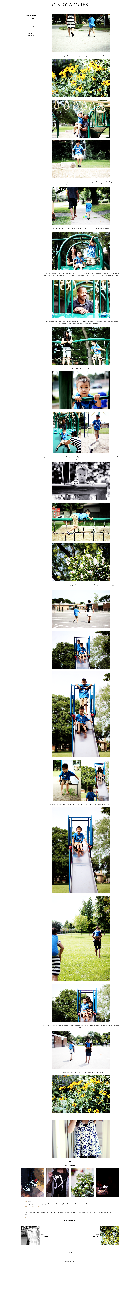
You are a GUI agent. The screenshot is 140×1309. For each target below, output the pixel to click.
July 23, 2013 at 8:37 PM (32, 1217)
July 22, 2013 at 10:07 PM (32, 1206)
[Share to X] (24, 26)
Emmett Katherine (30, 1210)
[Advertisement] (70, 1278)
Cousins (30, 33)
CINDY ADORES (70, 4)
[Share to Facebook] (27, 26)
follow (122, 5)
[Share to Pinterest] (30, 26)
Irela (26, 1201)
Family (30, 38)
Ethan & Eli (30, 35)
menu (17, 5)
